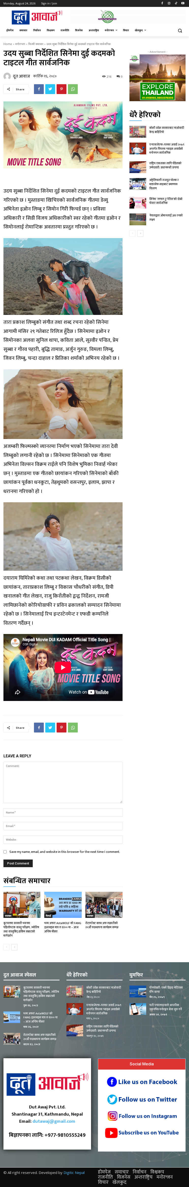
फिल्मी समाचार (35, 44)
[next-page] (14, 947)
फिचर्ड (48, 915)
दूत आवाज (21, 76)
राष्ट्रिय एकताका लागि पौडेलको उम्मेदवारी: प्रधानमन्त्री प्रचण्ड (165, 165)
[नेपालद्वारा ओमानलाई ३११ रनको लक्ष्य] (137, 219)
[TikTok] (176, 3)
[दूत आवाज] (7, 76)
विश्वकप (157, 1172)
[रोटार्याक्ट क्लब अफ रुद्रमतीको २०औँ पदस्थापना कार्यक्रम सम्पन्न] (104, 905)
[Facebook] (162, 3)
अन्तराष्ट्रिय (143, 1177)
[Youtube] (183, 3)
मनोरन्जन (20, 44)
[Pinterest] (61, 89)
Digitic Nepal (74, 1172)
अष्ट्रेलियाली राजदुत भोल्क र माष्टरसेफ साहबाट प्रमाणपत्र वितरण (164, 184)
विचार (103, 1182)
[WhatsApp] (73, 89)
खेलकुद (119, 1182)
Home (7, 44)
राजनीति (105, 1177)
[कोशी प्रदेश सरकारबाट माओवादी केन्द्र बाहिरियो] (137, 132)
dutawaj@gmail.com (53, 1121)
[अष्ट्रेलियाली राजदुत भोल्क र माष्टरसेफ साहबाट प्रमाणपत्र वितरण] (137, 184)
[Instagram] (169, 3)
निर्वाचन (139, 1172)
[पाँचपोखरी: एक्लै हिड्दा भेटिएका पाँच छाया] (137, 991)
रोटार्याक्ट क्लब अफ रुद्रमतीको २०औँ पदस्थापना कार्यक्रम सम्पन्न (101, 925)
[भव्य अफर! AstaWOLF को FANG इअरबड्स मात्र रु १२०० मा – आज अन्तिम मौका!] (62, 905)
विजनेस (123, 1177)
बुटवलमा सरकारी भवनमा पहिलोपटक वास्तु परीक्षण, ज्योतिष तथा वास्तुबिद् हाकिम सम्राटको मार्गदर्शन (21, 929)
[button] (180, 30)
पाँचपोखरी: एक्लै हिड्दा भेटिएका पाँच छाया (166, 989)
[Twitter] (50, 89)
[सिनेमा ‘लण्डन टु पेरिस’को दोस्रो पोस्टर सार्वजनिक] (137, 203)
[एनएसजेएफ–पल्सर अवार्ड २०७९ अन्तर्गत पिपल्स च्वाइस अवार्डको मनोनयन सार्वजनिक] (137, 148)
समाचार (8, 915)
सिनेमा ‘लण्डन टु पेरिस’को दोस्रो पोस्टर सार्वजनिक (165, 201)
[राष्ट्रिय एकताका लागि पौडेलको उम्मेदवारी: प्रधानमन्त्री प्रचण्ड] (137, 167)
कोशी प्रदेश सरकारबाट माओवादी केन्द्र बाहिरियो (166, 129)
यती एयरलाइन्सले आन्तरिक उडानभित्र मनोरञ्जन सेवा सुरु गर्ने (165, 1007)
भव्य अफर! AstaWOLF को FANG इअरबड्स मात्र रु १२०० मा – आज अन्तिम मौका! (62, 927)
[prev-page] (6, 947)
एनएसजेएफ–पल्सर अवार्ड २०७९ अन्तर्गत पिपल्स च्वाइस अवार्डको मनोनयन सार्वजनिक (166, 148)
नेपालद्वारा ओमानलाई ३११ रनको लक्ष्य (166, 217)
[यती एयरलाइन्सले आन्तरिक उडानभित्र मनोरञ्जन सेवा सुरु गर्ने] (137, 1009)
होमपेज (104, 1172)
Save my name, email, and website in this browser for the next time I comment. (64, 852)
